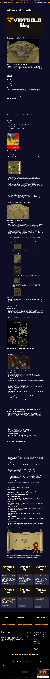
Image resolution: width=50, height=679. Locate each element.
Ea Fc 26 (40, 661)
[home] (3, 2)
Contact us (42, 624)
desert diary (19, 555)
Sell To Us (29, 2)
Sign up (48, 2)
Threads (28, 638)
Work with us (25, 624)
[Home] (12, 632)
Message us (9, 624)
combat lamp (29, 557)
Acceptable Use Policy (37, 635)
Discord (40, 2)
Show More (25, 672)
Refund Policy (36, 646)
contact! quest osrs (11, 557)
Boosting (3, 664)
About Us (35, 639)
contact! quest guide (21, 557)
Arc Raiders (4, 661)
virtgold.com (19, 677)
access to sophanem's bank (35, 555)
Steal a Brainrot (30, 661)
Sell (43, 634)
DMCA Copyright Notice (37, 637)
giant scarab (36, 557)
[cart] (35, 3)
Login (45, 2)
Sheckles (16, 664)
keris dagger (25, 555)
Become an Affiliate (36, 649)
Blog (24, 2)
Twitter (28, 636)
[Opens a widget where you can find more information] (43, 673)
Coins (3, 665)
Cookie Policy (36, 641)
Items (3, 663)
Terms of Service (37, 643)
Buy (43, 636)
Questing (27, 72)
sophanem (13, 555)
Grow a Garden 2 (17, 661)
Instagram (28, 634)
